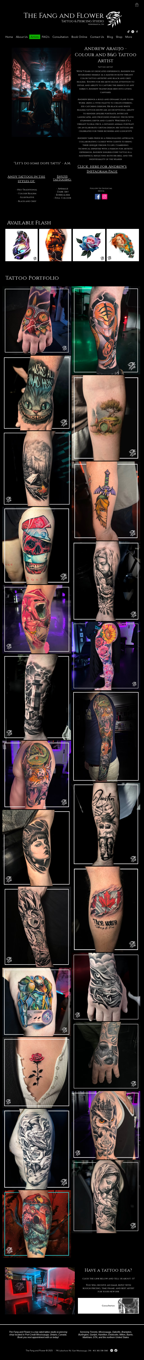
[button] (136, 5)
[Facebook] (97, 196)
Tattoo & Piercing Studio (83, 21)
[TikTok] (128, 31)
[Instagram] (132, 31)
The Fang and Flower (64, 16)
